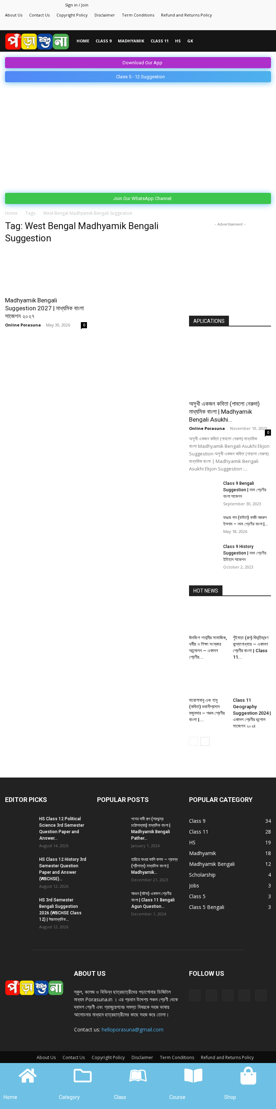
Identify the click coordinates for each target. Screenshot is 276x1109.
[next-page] (205, 741)
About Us (13, 15)
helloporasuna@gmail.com (133, 1029)
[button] (262, 41)
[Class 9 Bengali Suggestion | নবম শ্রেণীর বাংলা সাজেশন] (203, 490)
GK (190, 40)
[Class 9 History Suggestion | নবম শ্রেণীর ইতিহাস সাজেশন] (203, 553)
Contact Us (39, 15)
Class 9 (103, 40)
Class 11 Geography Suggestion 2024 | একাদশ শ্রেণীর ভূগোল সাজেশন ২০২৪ (252, 713)
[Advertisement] (138, 136)
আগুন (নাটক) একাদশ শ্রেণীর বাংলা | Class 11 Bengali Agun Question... (153, 900)
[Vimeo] (241, 25)
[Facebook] (218, 25)
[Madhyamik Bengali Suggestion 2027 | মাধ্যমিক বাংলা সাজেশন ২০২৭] (46, 271)
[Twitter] (230, 25)
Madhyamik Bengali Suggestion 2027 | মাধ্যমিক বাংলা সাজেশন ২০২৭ (44, 308)
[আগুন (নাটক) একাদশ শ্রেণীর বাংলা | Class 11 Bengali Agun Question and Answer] (111, 900)
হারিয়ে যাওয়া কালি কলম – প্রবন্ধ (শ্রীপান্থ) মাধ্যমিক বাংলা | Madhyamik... (154, 866)
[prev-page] (193, 741)
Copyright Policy (72, 15)
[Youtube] (265, 25)
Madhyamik (131, 40)
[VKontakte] (253, 25)
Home (83, 40)
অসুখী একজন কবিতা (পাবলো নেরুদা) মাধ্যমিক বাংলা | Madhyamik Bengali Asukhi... (224, 411)
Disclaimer (105, 15)
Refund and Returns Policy (186, 15)
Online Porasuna (23, 325)
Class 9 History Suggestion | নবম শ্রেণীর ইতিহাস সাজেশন (244, 553)
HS (178, 40)
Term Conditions (138, 15)
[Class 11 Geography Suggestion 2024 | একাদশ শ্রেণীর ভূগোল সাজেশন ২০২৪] (252, 681)
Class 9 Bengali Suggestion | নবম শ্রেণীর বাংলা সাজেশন (244, 490)
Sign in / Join (76, 5)
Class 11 (160, 40)
